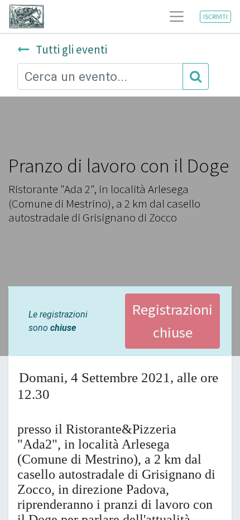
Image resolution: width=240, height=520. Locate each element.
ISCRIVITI (215, 16)
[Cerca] (196, 76)
